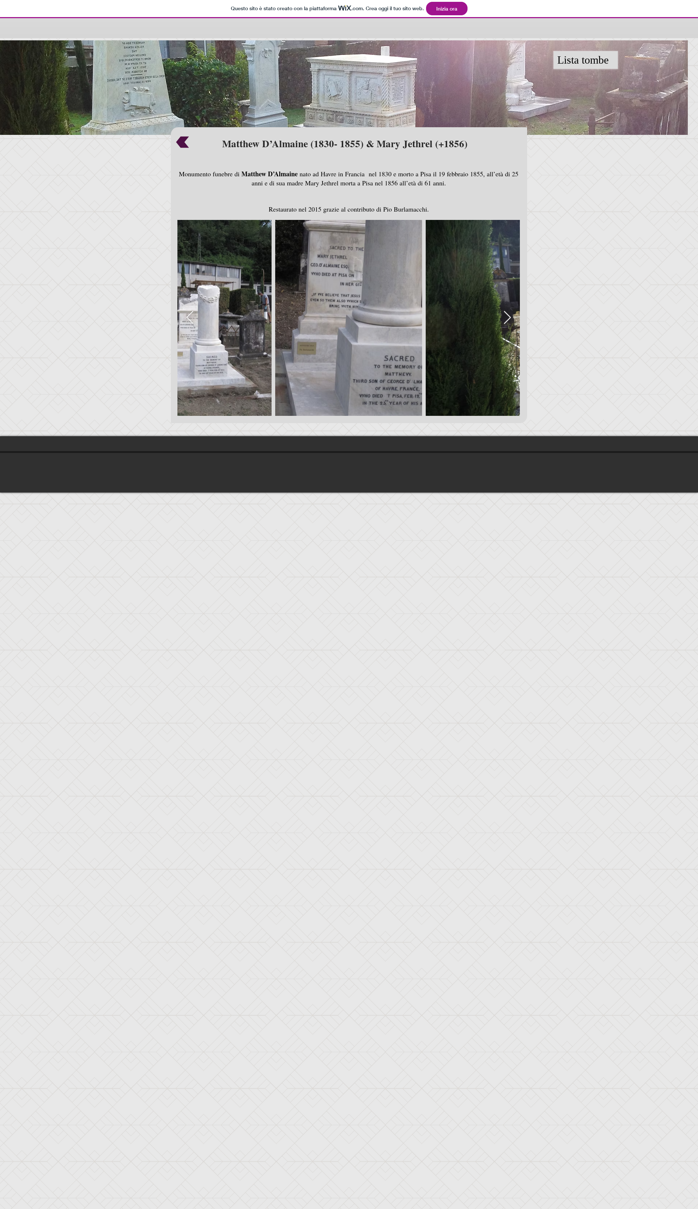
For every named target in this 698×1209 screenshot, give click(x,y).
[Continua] (182, 142)
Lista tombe (583, 60)
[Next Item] (507, 318)
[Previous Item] (190, 318)
